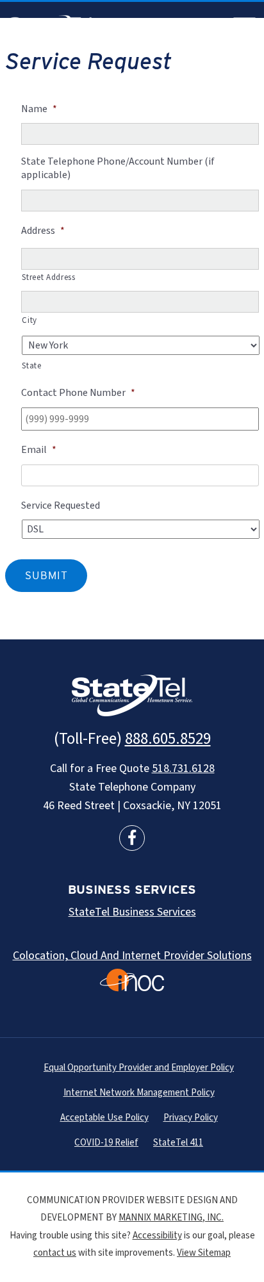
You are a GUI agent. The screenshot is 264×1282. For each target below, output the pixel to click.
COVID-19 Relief (106, 1142)
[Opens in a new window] (132, 838)
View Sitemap (204, 1253)
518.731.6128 (183, 768)
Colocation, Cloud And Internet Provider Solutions (132, 956)
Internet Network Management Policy (139, 1092)
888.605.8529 (168, 738)
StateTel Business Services (132, 912)
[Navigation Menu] (244, 28)
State (31, 366)
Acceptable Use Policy (104, 1117)
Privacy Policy (190, 1117)
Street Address (48, 277)
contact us (54, 1253)
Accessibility (157, 1235)
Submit (46, 575)
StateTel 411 (178, 1142)
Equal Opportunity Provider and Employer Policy (139, 1067)
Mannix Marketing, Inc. (171, 1217)
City (29, 320)
